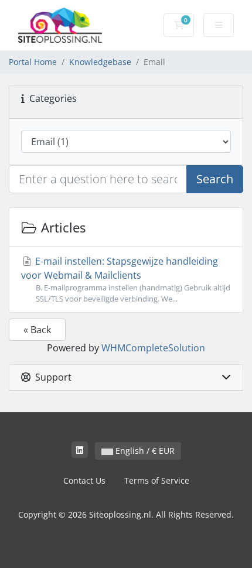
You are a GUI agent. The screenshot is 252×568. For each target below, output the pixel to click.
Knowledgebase (100, 61)
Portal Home (33, 61)
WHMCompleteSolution (153, 347)
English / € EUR (144, 450)
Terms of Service (156, 480)
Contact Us (84, 480)
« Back (37, 329)
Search (214, 179)
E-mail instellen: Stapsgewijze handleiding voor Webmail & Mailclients (125, 279)
